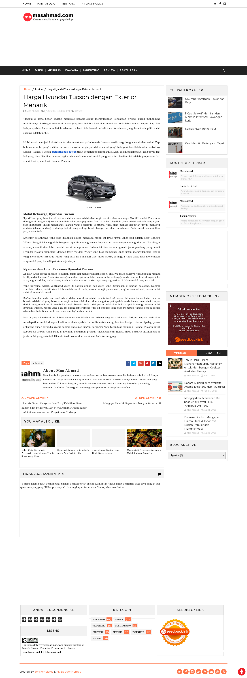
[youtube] (217, 671)
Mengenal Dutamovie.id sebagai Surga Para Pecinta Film (73, 451)
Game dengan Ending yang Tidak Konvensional (105, 451)
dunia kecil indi (188, 186)
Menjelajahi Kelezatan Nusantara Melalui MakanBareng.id (144, 451)
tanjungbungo (188, 216)
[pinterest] (224, 671)
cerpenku (98, 632)
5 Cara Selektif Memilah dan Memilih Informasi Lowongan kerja (203, 117)
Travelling (99, 625)
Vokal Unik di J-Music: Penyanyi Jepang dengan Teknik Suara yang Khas (38, 453)
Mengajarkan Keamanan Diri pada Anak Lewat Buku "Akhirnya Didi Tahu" (202, 401)
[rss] (205, 671)
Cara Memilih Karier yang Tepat (204, 143)
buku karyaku (123, 625)
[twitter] (215, 3)
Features (127, 70)
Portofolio (46, 3)
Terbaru (181, 353)
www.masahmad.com (51, 645)
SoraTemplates (44, 671)
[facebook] (220, 3)
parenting (138, 632)
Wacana (71, 70)
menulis (117, 632)
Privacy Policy (92, 3)
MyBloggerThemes (68, 671)
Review (109, 70)
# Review (37, 363)
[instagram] (225, 3)
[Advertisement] (161, 37)
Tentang (68, 3)
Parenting (90, 70)
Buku (39, 70)
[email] (211, 671)
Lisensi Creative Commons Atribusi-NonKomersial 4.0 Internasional (48, 650)
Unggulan (212, 353)
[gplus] (198, 671)
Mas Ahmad (186, 171)
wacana (97, 638)
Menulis (54, 70)
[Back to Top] (241, 671)
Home (26, 3)
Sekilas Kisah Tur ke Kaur (200, 128)
